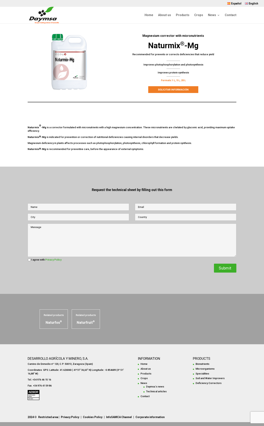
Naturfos (54, 322)
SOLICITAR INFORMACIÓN (173, 89)
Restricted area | (48, 417)
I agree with (46, 259)
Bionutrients (202, 363)
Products (182, 15)
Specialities (202, 373)
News (212, 15)
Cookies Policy (92, 417)
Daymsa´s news (155, 386)
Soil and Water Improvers (210, 378)
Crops (198, 15)
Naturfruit (86, 322)
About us (164, 15)
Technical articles (156, 391)
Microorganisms (205, 368)
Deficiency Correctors (208, 383)
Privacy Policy (53, 259)
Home (149, 15)
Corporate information (150, 417)
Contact (230, 15)
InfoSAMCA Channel (119, 417)
